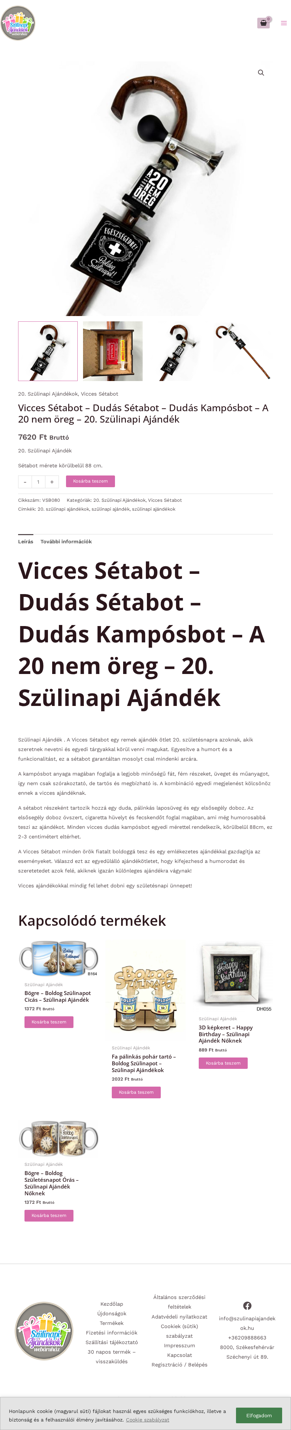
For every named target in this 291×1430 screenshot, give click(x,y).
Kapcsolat (179, 1355)
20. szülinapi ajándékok (63, 509)
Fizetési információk (111, 1333)
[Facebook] (247, 1305)
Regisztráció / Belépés (180, 1364)
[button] (261, 72)
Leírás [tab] (25, 541)
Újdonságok (111, 1313)
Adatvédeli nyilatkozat (179, 1317)
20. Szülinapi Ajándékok (48, 394)
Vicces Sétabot (99, 394)
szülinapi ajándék (111, 509)
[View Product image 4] (243, 351)
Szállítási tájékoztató (112, 1342)
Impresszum (179, 1345)
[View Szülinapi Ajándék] (113, 351)
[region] (145, 1413)
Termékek (111, 1323)
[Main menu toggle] (284, 23)
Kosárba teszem (90, 481)
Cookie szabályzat (147, 1420)
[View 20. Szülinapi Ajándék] (48, 351)
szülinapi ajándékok (153, 509)
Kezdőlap (111, 1304)
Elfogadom (259, 1415)
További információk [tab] (66, 541)
